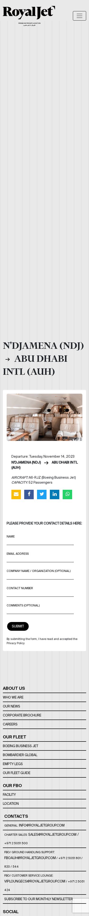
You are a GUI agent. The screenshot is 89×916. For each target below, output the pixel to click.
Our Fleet (14, 736)
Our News (11, 706)
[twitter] (42, 494)
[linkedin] (54, 494)
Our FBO (12, 785)
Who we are (13, 697)
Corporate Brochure (22, 715)
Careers (10, 724)
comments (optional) (23, 605)
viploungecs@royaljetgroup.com (34, 881)
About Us (14, 688)
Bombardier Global (20, 755)
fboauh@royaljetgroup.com (30, 858)
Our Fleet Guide (16, 773)
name (11, 536)
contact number (20, 588)
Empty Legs (13, 764)
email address (18, 553)
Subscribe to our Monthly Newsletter (38, 899)
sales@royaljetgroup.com (52, 834)
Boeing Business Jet (20, 746)
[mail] (16, 494)
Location (11, 803)
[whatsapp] (67, 494)
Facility (9, 795)
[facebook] (29, 494)
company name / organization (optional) (38, 570)
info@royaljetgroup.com (42, 825)
